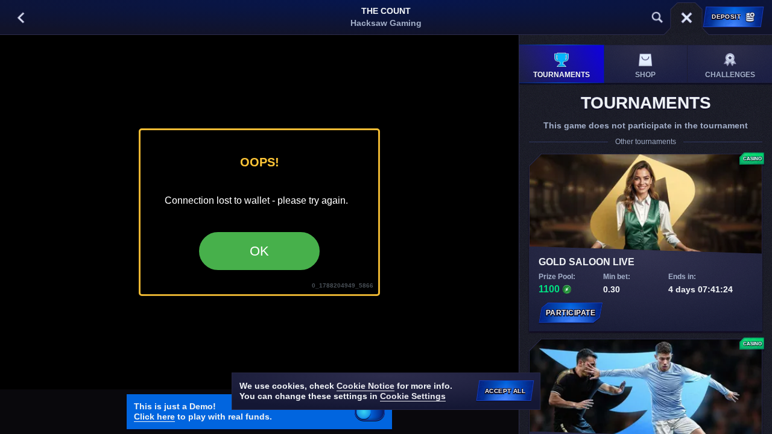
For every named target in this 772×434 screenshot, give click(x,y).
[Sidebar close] (686, 17)
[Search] (657, 17)
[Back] (20, 17)
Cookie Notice (365, 386)
